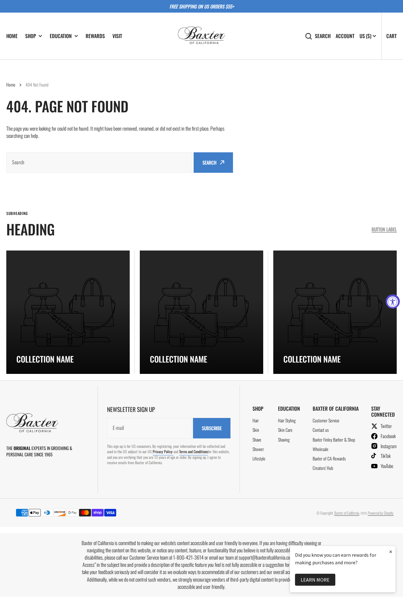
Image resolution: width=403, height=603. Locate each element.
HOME (12, 36)
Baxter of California (346, 513)
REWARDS (95, 36)
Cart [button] (391, 36)
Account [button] (345, 36)
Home (10, 84)
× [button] (390, 551)
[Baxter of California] (201, 36)
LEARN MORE (315, 580)
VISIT (117, 36)
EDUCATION (61, 36)
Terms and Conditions (193, 451)
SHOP (30, 36)
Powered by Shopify (381, 513)
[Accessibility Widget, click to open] (393, 302)
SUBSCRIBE (212, 428)
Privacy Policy (163, 451)
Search (323, 36)
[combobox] (99, 162)
